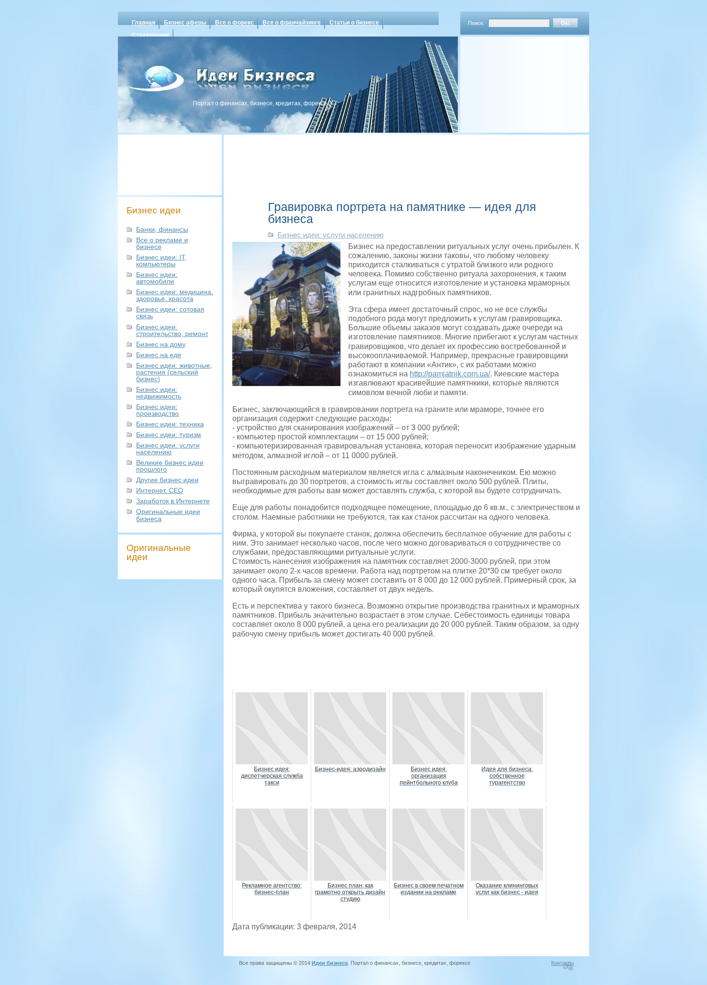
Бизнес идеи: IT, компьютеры (161, 260)
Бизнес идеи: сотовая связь (170, 312)
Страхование (150, 35)
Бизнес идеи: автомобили (156, 278)
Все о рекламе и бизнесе (162, 243)
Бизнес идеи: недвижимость (158, 393)
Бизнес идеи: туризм (168, 434)
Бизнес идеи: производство (157, 410)
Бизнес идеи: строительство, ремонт (172, 330)
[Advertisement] (512, 81)
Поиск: (476, 23)
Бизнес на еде (158, 355)
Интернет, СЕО (159, 490)
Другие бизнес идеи (167, 480)
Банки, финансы (162, 229)
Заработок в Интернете (173, 501)
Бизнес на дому (161, 344)
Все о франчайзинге (292, 22)
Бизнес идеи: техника (170, 424)
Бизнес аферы (185, 22)
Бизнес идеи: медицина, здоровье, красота (174, 295)
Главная (143, 22)
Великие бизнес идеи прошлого (169, 466)
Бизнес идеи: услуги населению (168, 448)
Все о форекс (234, 22)
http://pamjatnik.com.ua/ (450, 374)
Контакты (562, 963)
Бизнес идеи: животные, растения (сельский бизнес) (174, 372)
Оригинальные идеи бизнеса (168, 515)
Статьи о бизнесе (354, 22)
